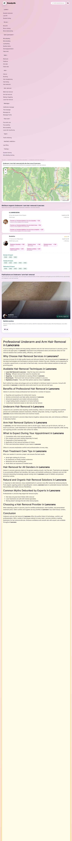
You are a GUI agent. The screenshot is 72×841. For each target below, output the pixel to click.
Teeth (5, 134)
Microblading (6, 38)
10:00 (5, 257)
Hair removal (7, 88)
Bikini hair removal (8, 92)
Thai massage (6, 109)
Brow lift (5, 25)
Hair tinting (6, 82)
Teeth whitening (7, 137)
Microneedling (7, 127)
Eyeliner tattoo (7, 46)
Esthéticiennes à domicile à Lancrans (17, 159)
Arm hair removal (7, 94)
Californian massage (8, 107)
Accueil (4, 159)
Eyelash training (7, 152)
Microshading (6, 41)
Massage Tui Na (7, 115)
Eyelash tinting (7, 18)
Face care (6, 118)
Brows (5, 22)
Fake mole (6, 51)
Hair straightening (7, 79)
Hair (5, 70)
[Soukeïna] (5, 316)
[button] (36, 300)
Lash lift (5, 15)
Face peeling (6, 125)
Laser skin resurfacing (9, 130)
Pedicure (5, 61)
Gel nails (5, 64)
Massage (6, 103)
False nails (6, 66)
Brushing (5, 76)
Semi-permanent (8, 34)
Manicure (5, 59)
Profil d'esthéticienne (59, 3)
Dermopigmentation (8, 48)
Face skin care (7, 122)
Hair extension (7, 84)
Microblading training (8, 155)
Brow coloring (6, 28)
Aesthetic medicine (9, 141)
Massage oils (6, 112)
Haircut (5, 74)
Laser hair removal (8, 99)
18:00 (25, 262)
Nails (5, 55)
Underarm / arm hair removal (36, 159)
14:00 (15, 257)
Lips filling (5, 145)
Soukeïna (11, 315)
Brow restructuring (8, 31)
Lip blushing (6, 43)
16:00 (20, 262)
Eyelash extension (8, 13)
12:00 (10, 257)
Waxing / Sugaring (8, 97)
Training (6, 149)
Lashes (6, 9)
